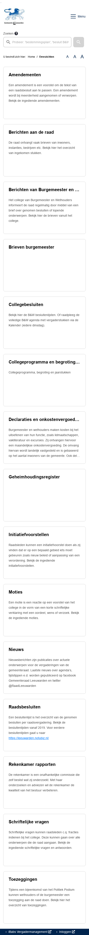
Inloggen (65, 931)
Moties (15, 592)
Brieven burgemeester (31, 247)
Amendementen (25, 74)
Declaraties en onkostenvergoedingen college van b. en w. (44, 419)
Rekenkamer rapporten (32, 764)
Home (31, 56)
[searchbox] (37, 42)
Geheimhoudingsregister (34, 477)
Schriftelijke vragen (29, 821)
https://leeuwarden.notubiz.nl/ (29, 738)
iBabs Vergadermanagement (28, 931)
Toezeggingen (23, 879)
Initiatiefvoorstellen (29, 534)
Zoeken (8, 33)
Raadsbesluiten (24, 707)
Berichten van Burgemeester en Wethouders (44, 189)
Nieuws (16, 649)
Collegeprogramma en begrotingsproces (44, 362)
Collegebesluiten (26, 304)
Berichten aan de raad (31, 132)
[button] (78, 42)
